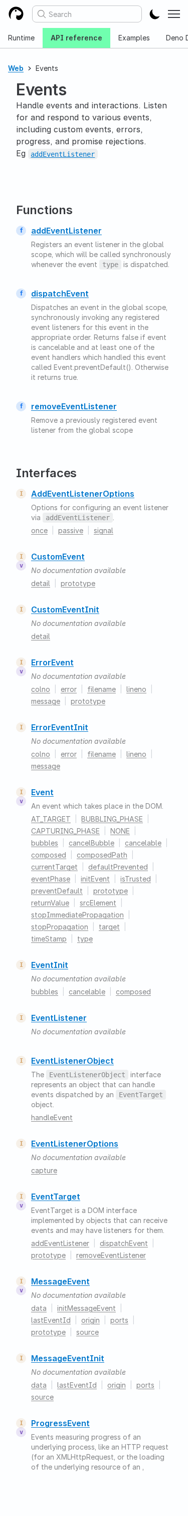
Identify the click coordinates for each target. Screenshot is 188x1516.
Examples (134, 37)
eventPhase (50, 879)
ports (119, 1320)
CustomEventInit (65, 609)
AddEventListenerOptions (82, 494)
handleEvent (52, 1117)
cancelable (143, 843)
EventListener (59, 1018)
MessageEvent (60, 1281)
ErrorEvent (52, 662)
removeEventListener (74, 406)
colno (40, 689)
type (85, 938)
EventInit (49, 965)
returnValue (50, 903)
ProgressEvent (60, 1423)
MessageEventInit (67, 1358)
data (39, 1308)
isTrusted (135, 879)
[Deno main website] (16, 14)
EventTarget (55, 1197)
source (87, 1332)
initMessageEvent (86, 1308)
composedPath (102, 855)
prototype (78, 583)
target (109, 926)
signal (103, 530)
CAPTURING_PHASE (65, 831)
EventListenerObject (72, 1061)
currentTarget (54, 867)
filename (101, 689)
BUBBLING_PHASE (112, 819)
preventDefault (57, 891)
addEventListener (66, 231)
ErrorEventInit (59, 727)
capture (44, 1170)
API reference (76, 37)
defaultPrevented (118, 867)
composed (48, 855)
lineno (136, 689)
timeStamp (49, 938)
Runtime (21, 37)
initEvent (95, 879)
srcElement (98, 903)
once (39, 530)
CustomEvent (58, 557)
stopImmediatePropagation (77, 914)
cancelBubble (91, 843)
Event (42, 792)
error (69, 689)
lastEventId (51, 1320)
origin (90, 1320)
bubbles (44, 843)
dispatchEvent (60, 294)
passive (70, 530)
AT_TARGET (51, 819)
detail (40, 583)
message (45, 701)
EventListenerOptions (74, 1144)
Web (16, 68)
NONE (120, 831)
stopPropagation (59, 926)
